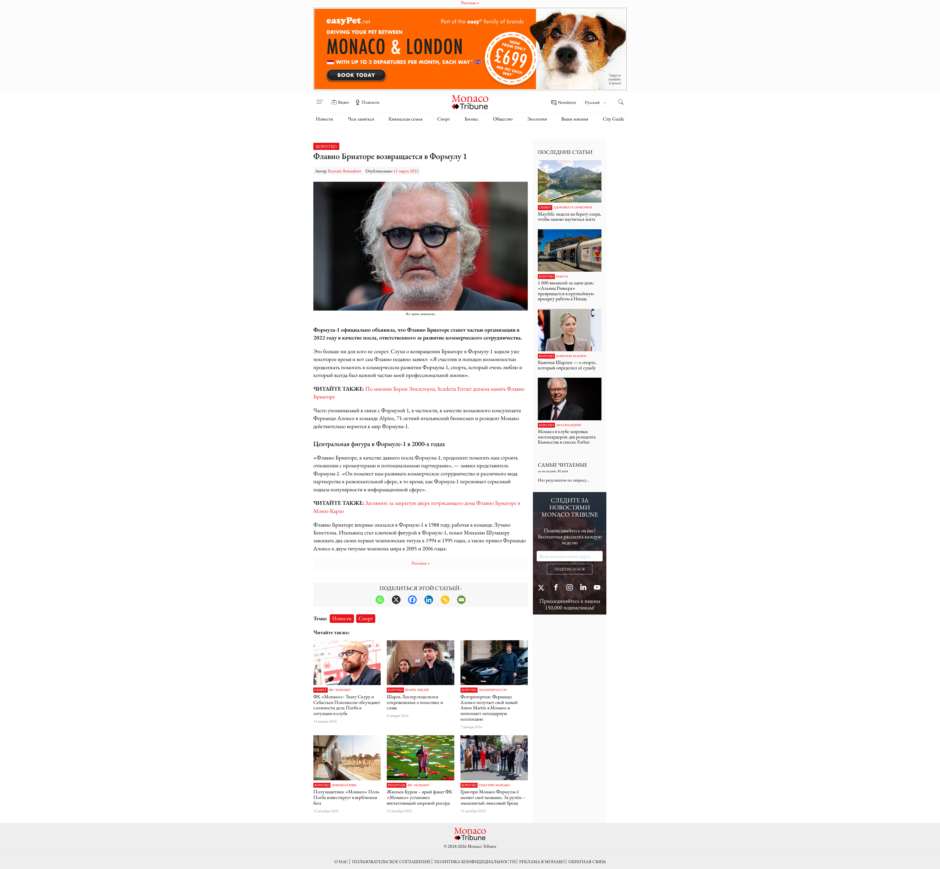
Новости (324, 119)
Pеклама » (420, 563)
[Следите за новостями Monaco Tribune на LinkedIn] (583, 588)
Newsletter (567, 102)
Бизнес (472, 119)
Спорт (443, 119)
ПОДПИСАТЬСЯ (569, 569)
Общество (503, 119)
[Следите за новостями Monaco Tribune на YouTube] (597, 588)
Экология (537, 119)
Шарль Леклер (417, 690)
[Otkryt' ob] (470, 49)
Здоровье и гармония (572, 207)
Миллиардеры (568, 425)
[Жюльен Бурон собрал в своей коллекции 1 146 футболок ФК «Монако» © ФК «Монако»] (420, 757)
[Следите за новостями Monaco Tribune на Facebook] (556, 588)
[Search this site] (620, 103)
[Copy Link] (445, 599)
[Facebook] (412, 599)
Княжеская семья (405, 119)
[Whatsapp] (380, 599)
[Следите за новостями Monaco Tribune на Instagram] (569, 588)
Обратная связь (587, 861)
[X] (396, 599)
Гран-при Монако (494, 785)
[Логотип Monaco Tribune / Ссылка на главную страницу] (470, 101)
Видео (343, 102)
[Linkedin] (428, 599)
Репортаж (396, 785)
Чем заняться (361, 119)
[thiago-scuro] (347, 662)
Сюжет (320, 690)
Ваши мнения (574, 119)
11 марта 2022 (406, 171)
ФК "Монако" (340, 690)
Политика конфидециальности (475, 861)
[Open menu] (319, 99)
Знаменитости (493, 690)
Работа (562, 276)
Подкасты (370, 102)
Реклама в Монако (542, 861)
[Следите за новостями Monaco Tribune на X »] (542, 588)
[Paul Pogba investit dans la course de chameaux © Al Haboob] (347, 757)
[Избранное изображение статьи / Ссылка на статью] (569, 181)
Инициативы (344, 785)
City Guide (613, 119)
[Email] (461, 599)
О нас (341, 861)
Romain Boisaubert (344, 171)
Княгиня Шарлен (571, 356)
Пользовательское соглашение (391, 861)
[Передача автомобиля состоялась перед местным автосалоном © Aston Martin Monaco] (494, 662)
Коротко (326, 146)
